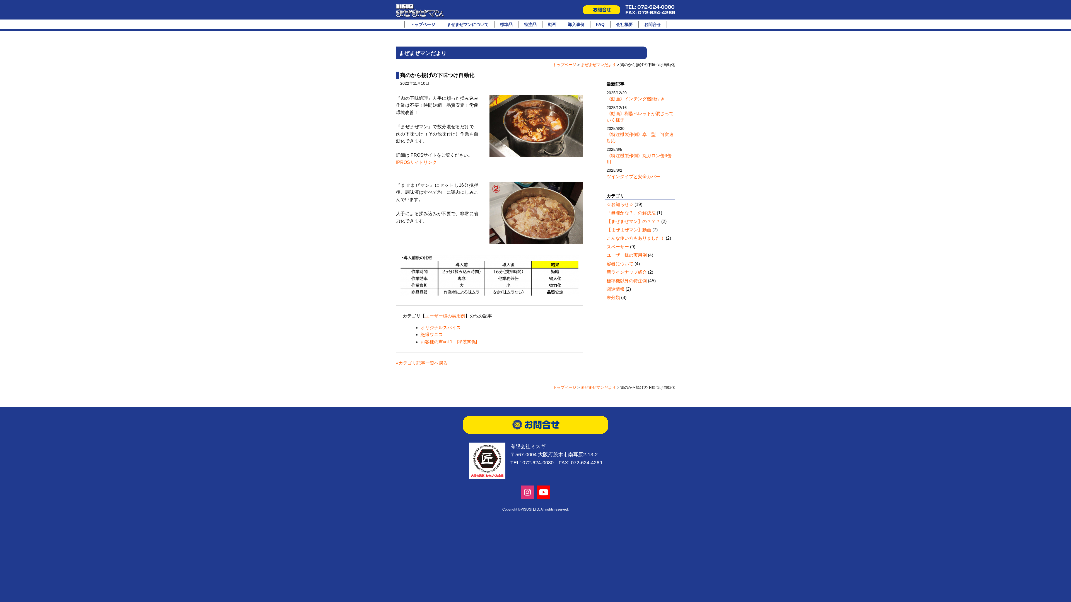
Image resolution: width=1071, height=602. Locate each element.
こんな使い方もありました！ (636, 238)
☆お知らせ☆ (620, 204)
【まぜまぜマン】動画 (629, 229)
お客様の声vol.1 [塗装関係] (449, 341)
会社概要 (624, 24)
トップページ (422, 24)
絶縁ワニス (432, 334)
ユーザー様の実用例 (445, 316)
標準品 (506, 24)
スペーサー (618, 246)
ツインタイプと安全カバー (633, 176)
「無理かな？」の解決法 (631, 212)
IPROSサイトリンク (416, 162)
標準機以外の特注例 (627, 280)
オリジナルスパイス (441, 327)
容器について (620, 263)
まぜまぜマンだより (598, 64)
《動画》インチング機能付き (636, 98)
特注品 (530, 24)
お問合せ (652, 24)
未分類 (613, 297)
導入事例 (576, 24)
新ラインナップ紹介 (627, 272)
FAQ (600, 24)
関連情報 (615, 289)
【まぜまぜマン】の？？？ (633, 221)
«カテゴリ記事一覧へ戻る (422, 363)
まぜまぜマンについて (468, 24)
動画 (552, 24)
